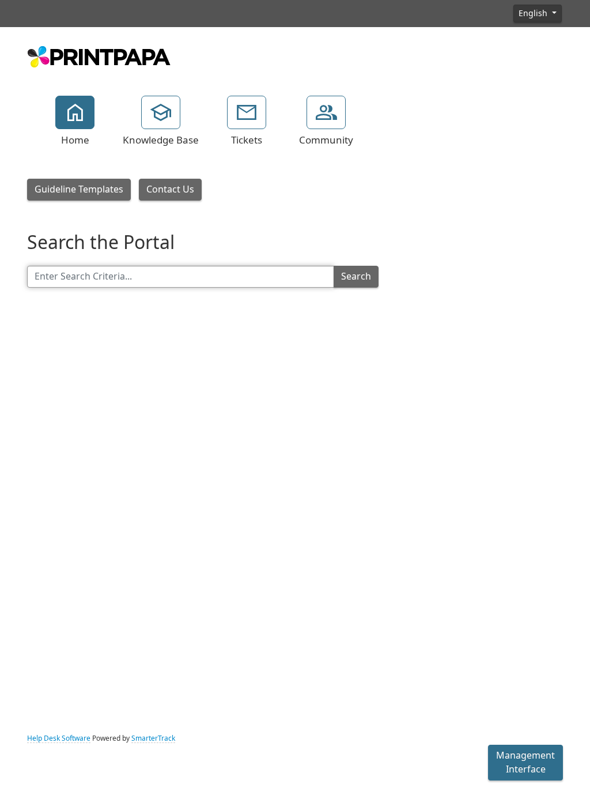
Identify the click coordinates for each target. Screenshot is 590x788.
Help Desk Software (58, 738)
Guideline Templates (79, 189)
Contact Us (170, 189)
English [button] (534, 13)
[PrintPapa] (99, 55)
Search (356, 276)
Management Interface (525, 762)
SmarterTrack (153, 738)
